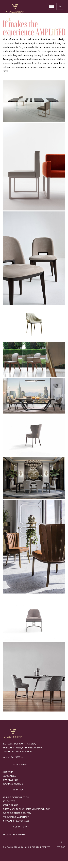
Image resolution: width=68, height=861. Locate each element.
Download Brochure (13, 784)
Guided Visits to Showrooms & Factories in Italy (26, 809)
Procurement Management (16, 817)
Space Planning (10, 805)
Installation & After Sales (16, 821)
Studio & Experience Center (16, 797)
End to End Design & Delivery (17, 813)
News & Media (9, 776)
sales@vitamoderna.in (14, 834)
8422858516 (17, 757)
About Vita (8, 772)
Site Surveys (9, 801)
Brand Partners (10, 780)
